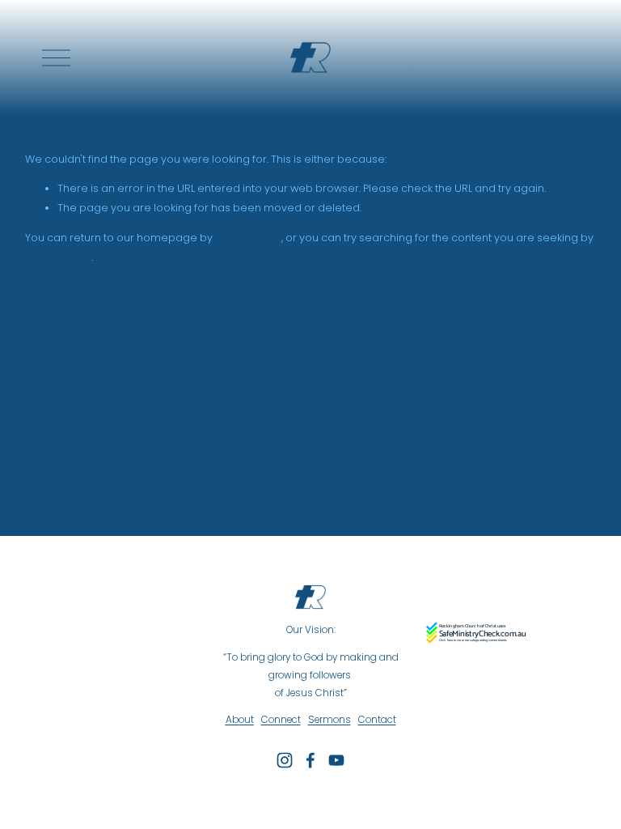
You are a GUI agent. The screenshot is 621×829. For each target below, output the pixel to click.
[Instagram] (285, 760)
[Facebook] (310, 760)
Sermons (329, 719)
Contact (377, 719)
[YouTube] (336, 760)
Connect (281, 719)
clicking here (248, 237)
